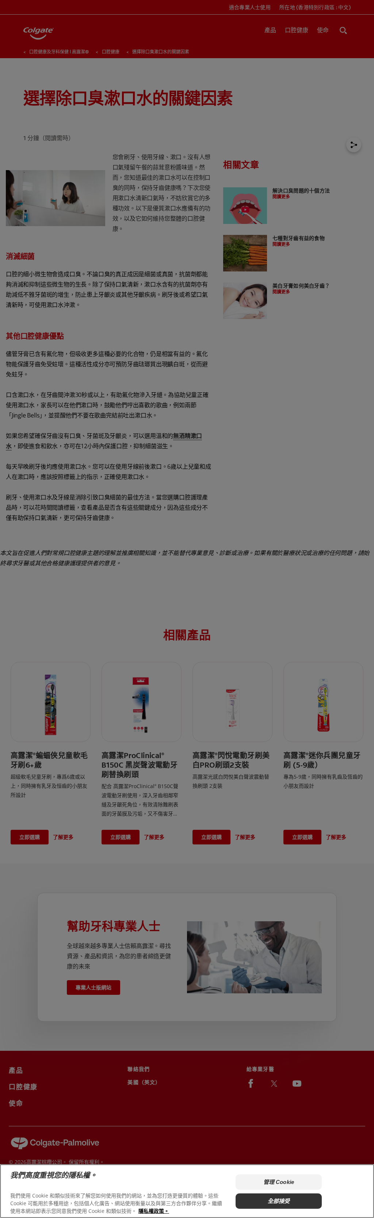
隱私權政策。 (153, 1210)
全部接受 (279, 1201)
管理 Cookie (278, 1182)
